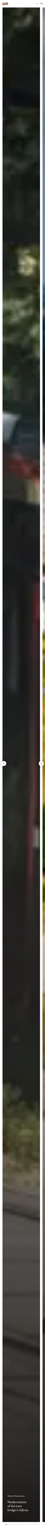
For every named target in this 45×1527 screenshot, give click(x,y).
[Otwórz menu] (37, 4)
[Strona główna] (6, 3)
